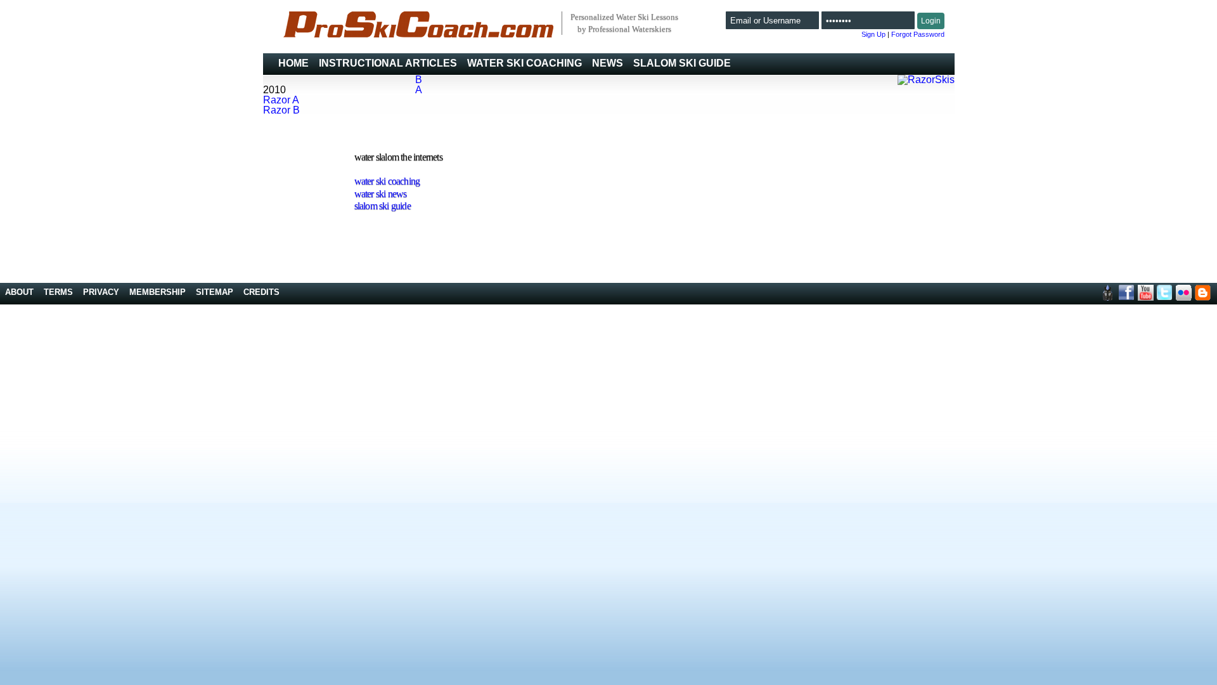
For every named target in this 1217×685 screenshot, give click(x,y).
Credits (261, 292)
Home (293, 63)
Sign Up (873, 34)
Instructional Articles (388, 63)
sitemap (214, 292)
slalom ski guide (382, 205)
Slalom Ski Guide (682, 63)
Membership (157, 292)
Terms (58, 292)
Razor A (281, 100)
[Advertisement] (917, 207)
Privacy (101, 292)
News (607, 63)
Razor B (281, 110)
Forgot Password (917, 34)
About (19, 292)
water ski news (380, 193)
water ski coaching (387, 181)
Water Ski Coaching (524, 63)
